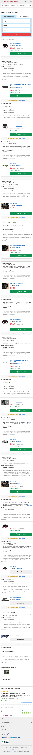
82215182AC (19, 321)
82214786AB (19, 402)
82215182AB (19, 126)
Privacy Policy (24, 747)
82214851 (18, 285)
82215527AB (19, 363)
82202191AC (19, 441)
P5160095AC (19, 165)
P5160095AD (19, 568)
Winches (15, 9)
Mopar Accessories (9, 9)
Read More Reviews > (27, 702)
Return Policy (16, 747)
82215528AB (19, 87)
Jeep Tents (6, 675)
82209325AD (19, 205)
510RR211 (18, 635)
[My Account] (28, 2)
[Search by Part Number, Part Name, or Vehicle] (30, 5)
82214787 (18, 247)
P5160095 (18, 525)
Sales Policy (9, 747)
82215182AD (19, 45)
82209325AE (19, 483)
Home (2, 9)
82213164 (18, 599)
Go (16, 34)
